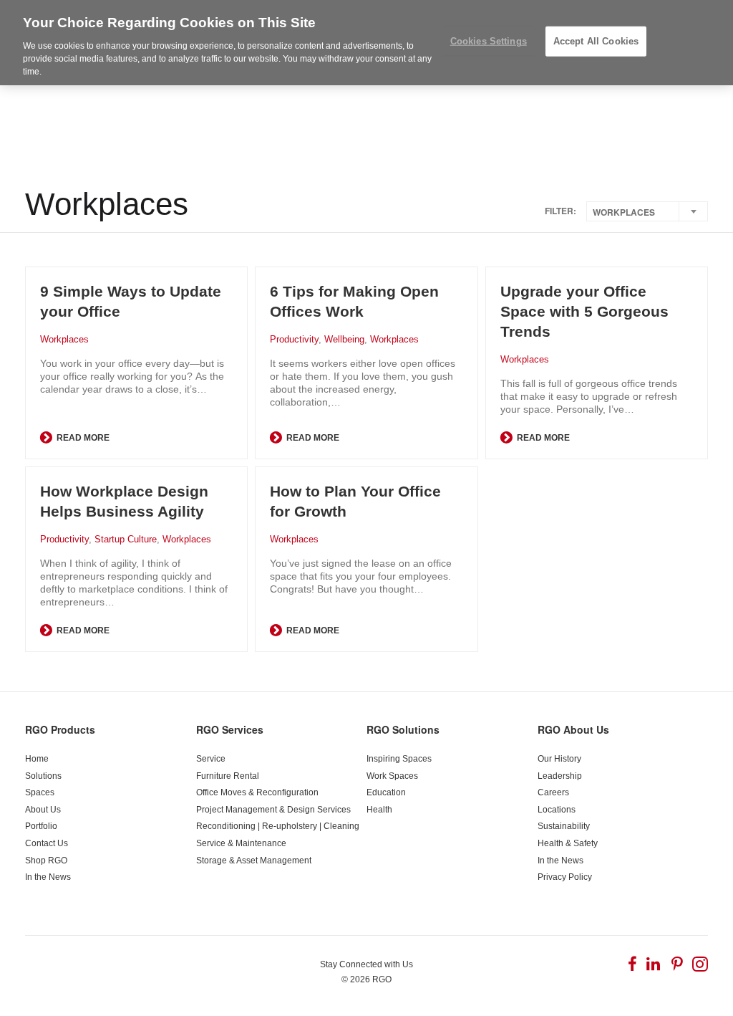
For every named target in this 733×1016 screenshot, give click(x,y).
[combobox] (647, 211)
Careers (553, 792)
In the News (48, 877)
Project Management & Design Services (273, 810)
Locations (557, 810)
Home (37, 759)
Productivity (294, 339)
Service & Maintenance (241, 843)
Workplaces (64, 339)
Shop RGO (46, 861)
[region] (366, 42)
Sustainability (564, 826)
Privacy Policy (565, 877)
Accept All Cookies (596, 41)
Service (210, 759)
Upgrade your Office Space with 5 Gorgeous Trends (584, 311)
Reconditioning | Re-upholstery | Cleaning (277, 826)
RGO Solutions (403, 729)
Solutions (43, 776)
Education (386, 792)
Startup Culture (125, 539)
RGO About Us (573, 729)
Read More (82, 438)
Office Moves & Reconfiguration (257, 792)
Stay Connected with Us (366, 964)
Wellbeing (344, 339)
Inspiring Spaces (399, 759)
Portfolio (41, 826)
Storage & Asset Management (253, 861)
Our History (559, 759)
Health (379, 810)
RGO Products (60, 729)
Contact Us (46, 843)
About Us (43, 810)
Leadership (560, 776)
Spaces (39, 792)
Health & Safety (568, 843)
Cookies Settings (488, 41)
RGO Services (229, 729)
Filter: (560, 211)
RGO (382, 979)
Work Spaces (392, 776)
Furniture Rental (227, 776)
